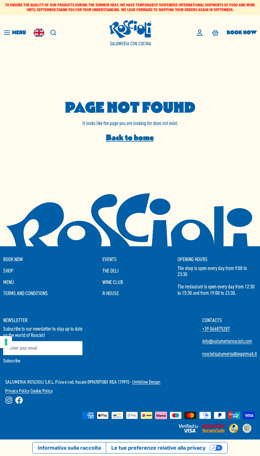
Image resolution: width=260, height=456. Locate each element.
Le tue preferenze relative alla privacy (158, 448)
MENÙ (8, 282)
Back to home (130, 137)
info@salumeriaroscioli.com (227, 341)
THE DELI (110, 271)
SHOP (8, 271)
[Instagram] (9, 400)
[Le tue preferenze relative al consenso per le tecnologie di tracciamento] (6, 342)
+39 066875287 (216, 329)
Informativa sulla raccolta (69, 448)
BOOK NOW (242, 32)
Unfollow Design (146, 382)
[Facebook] (19, 400)
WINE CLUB (112, 282)
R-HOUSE (110, 293)
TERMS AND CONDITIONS (25, 293)
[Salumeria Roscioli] (130, 32)
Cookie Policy (41, 390)
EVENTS (109, 259)
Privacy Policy (17, 390)
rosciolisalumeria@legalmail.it (229, 354)
